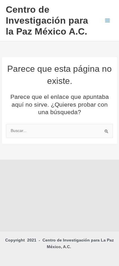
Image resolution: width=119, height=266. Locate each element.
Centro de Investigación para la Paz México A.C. (47, 20)
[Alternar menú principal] (108, 21)
